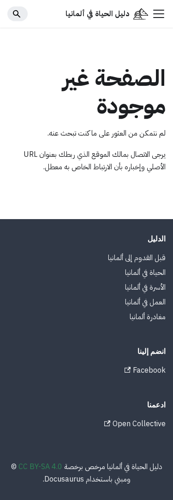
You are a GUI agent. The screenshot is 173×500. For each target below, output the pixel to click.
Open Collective (139, 423)
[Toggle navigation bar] (159, 14)
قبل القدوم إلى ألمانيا (137, 257)
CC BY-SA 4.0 (40, 466)
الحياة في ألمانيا (145, 272)
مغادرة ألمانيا (148, 316)
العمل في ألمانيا (145, 302)
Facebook (149, 370)
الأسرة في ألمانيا (145, 287)
